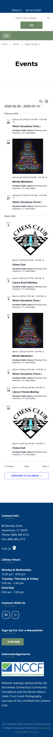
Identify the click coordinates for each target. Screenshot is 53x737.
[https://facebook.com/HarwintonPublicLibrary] (6, 615)
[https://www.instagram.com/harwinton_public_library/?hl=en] (15, 615)
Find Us (6, 548)
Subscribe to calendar (25, 475)
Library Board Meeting (24, 282)
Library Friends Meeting (25, 392)
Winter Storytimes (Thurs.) (27, 202)
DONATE (16, 10)
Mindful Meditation (22, 181)
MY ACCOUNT (34, 10)
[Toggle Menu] (6, 35)
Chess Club (18, 264)
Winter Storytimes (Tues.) (26, 126)
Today (26, 466)
